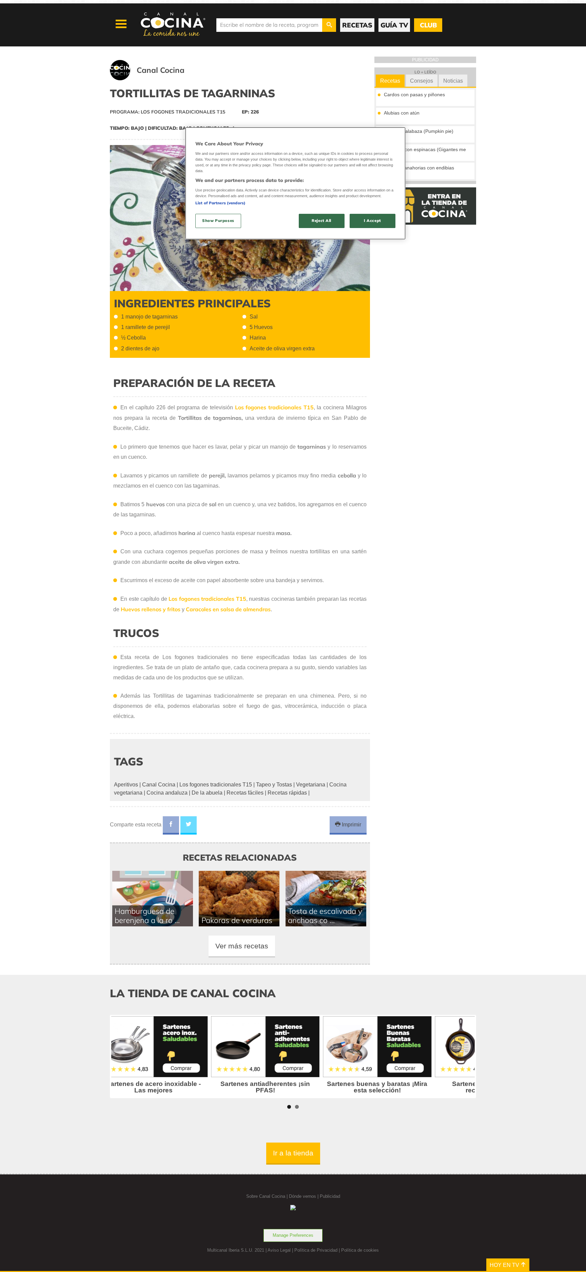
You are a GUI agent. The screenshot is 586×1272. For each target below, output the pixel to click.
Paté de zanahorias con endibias (419, 167)
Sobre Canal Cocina (265, 1196)
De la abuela (207, 793)
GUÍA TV (394, 25)
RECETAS (357, 25)
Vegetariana (310, 784)
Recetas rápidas (287, 793)
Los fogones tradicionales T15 (215, 784)
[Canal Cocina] (155, 78)
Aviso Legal (279, 1250)
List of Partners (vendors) (220, 203)
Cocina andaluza (167, 793)
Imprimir (350, 824)
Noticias (453, 81)
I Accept (372, 220)
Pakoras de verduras (236, 920)
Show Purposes (218, 220)
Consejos (421, 81)
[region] (295, 183)
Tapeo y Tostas (274, 784)
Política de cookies (360, 1250)
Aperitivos (126, 784)
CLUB (428, 25)
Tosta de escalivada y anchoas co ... (325, 915)
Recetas (390, 81)
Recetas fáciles (245, 793)
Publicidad (330, 1196)
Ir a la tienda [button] (293, 1153)
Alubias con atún (401, 113)
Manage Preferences (293, 1235)
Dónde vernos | (304, 1196)
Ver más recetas (241, 946)
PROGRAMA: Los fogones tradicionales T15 (167, 112)
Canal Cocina (158, 784)
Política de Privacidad (315, 1250)
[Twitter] (188, 825)
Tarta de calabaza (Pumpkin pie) (418, 131)
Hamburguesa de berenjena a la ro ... (147, 915)
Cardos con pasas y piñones (414, 94)
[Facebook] (171, 825)
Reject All (321, 220)
